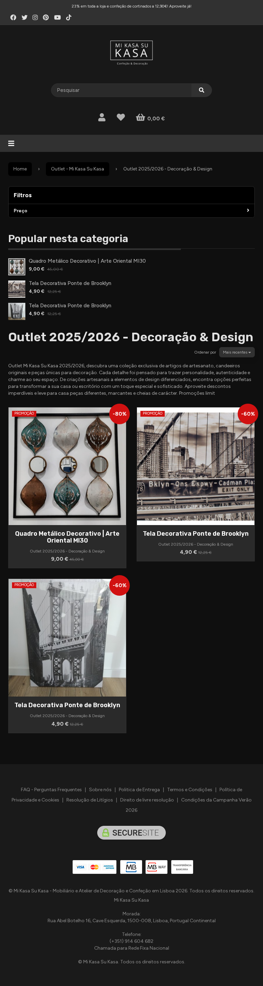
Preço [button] (20, 211)
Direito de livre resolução (147, 800)
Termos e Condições (189, 790)
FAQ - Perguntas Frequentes (51, 790)
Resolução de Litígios (89, 800)
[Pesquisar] (201, 90)
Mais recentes (235, 352)
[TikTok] (68, 17)
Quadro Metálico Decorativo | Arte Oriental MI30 (87, 261)
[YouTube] (57, 17)
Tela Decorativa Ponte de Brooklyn (70, 283)
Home (20, 169)
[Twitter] (25, 17)
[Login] (101, 117)
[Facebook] (13, 17)
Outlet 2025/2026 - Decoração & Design (130, 337)
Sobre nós (100, 790)
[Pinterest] (46, 17)
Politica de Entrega (139, 790)
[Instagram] (35, 17)
